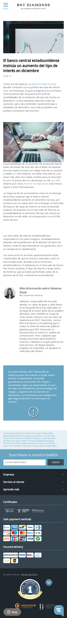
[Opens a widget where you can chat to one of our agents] (12, 612)
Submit (55, 462)
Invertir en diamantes (36, 183)
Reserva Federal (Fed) (44, 84)
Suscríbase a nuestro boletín (33, 455)
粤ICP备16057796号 (29, 574)
